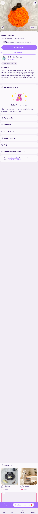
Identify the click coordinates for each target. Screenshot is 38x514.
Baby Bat (7, 486)
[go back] (3, 3)
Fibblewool (4, 487)
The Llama (25, 486)
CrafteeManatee (16, 57)
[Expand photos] (2, 27)
